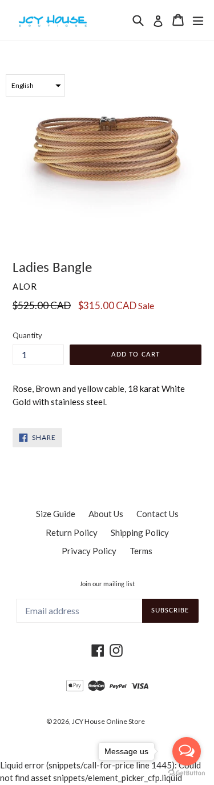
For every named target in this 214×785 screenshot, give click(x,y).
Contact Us (157, 513)
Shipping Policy (140, 532)
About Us (105, 513)
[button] (35, 85)
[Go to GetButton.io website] (186, 773)
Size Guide (55, 513)
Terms (141, 551)
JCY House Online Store (108, 721)
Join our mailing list (107, 584)
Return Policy (72, 532)
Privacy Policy (89, 551)
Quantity (27, 335)
